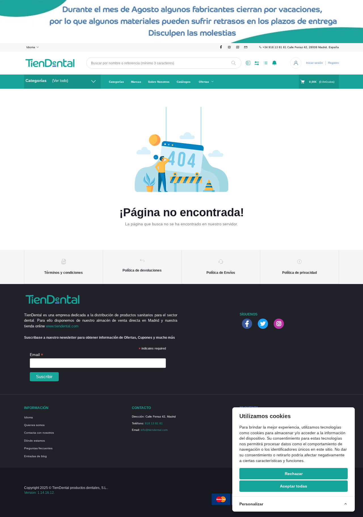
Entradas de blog (35, 456)
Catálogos (184, 81)
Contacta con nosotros (39, 432)
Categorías (116, 81)
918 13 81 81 (154, 423)
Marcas (136, 81)
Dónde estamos (34, 440)
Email (36, 354)
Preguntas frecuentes (38, 448)
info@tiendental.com (154, 429)
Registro (333, 62)
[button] (274, 63)
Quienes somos (34, 425)
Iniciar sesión (314, 62)
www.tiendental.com (62, 326)
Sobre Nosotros (159, 81)
